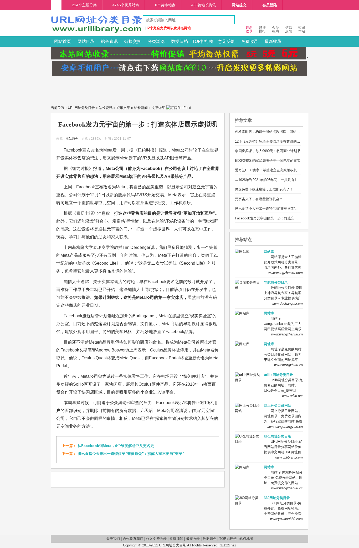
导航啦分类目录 (276, 282)
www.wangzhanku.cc (287, 488)
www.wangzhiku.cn (288, 365)
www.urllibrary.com (289, 457)
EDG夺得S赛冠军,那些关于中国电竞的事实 (267, 161)
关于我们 (113, 539)
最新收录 (273, 41)
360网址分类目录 (277, 498)
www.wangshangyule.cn (285, 427)
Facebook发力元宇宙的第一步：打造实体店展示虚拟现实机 (280, 218)
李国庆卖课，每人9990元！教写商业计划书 (267, 151)
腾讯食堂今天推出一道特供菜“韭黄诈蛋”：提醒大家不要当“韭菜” (131, 453)
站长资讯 (109, 41)
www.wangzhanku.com (285, 273)
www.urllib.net (292, 396)
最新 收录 (249, 29)
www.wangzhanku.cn (287, 334)
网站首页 (62, 41)
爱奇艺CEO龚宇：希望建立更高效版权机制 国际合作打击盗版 (282, 170)
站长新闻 (141, 108)
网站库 (269, 252)
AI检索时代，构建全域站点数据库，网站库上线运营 (274, 132)
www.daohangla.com (287, 303)
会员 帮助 (275, 29)
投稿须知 (176, 539)
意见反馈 (226, 41)
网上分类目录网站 (277, 406)
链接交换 (132, 41)
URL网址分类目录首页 (56, 5)
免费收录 (249, 41)
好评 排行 (262, 29)
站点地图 (246, 539)
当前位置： (59, 108)
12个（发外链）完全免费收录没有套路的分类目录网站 (276, 141)
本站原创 (72, 138)
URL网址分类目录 (81, 108)
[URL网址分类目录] (97, 32)
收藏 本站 (301, 29)
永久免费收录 (156, 539)
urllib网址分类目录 (278, 375)
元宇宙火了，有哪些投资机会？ (259, 199)
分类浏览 (156, 41)
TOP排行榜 (202, 41)
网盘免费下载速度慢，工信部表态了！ (264, 189)
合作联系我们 (133, 539)
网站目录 (86, 41)
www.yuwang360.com (286, 519)
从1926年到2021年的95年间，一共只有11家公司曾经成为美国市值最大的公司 (294, 180)
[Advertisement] (179, 89)
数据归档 (179, 41)
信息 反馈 (288, 29)
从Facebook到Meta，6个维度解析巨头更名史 (116, 446)
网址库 (269, 344)
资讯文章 (123, 108)
